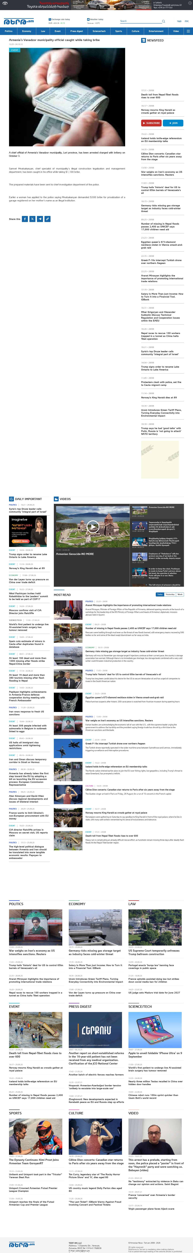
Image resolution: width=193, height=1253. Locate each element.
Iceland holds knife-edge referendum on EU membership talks (161, 139)
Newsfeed (155, 40)
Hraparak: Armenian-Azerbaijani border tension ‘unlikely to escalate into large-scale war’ (95, 1087)
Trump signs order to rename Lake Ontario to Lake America (160, 368)
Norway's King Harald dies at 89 (159, 397)
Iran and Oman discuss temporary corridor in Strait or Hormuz (27, 760)
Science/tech (15, 620)
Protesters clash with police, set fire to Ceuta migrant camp (161, 383)
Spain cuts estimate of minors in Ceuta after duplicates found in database (27, 644)
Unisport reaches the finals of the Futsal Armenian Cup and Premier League (31, 1203)
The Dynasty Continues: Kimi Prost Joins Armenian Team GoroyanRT (34, 1161)
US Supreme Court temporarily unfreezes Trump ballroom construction (154, 952)
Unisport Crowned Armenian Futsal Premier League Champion (33, 1189)
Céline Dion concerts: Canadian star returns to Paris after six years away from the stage (161, 156)
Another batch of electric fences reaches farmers (96, 1074)
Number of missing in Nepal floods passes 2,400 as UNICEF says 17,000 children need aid (160, 226)
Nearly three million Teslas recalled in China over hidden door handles (155, 1083)
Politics (13, 505)
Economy (13, 575)
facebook (25, 219)
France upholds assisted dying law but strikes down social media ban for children (153, 980)
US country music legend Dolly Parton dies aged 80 (95, 1189)
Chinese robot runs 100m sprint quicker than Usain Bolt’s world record (153, 1096)
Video (133, 1113)
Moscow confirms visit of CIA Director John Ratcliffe (25, 611)
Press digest (80, 1006)
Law (132, 904)
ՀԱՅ (179, 21)
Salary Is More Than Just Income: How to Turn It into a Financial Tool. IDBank (162, 296)
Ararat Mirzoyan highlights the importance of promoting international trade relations (162, 278)
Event (14, 50)
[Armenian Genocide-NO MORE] (93, 527)
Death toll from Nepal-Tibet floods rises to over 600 (160, 96)
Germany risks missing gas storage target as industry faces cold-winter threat (161, 208)
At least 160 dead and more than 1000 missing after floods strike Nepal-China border (27, 661)
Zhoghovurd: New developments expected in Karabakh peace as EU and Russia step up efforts (96, 1100)
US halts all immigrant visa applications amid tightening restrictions (24, 745)
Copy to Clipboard (47, 219)
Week (180, 594)
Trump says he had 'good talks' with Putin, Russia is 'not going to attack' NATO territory (161, 431)
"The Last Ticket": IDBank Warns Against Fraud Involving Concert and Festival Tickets (95, 1203)
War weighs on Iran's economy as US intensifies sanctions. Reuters (161, 173)
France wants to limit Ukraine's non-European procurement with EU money (29, 815)
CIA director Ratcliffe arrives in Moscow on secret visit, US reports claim (28, 832)
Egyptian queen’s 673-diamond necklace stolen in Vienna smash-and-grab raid (162, 245)
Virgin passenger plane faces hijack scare (151, 1208)
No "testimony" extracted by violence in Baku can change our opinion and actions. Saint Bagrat (155, 1182)
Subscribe (153, 123)
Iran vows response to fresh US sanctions (26, 713)
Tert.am (19, 21)
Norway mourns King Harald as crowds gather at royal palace (158, 111)
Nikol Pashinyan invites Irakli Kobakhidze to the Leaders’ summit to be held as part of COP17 (28, 596)
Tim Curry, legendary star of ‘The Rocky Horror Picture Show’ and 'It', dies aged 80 (94, 1176)
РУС (187, 21)
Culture (89, 786)
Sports (15, 1113)
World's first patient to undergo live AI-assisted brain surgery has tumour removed (29, 627)
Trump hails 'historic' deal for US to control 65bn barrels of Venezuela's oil (161, 190)
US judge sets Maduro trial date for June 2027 (154, 992)
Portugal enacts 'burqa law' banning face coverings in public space (151, 966)
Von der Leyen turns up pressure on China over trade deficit (29, 581)
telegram (40, 219)
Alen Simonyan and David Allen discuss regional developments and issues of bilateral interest (28, 799)
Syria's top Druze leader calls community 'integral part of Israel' (160, 353)
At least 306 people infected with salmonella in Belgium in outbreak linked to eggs (28, 728)
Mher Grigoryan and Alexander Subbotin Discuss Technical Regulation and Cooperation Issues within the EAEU (160, 316)
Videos (65, 499)
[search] (163, 21)
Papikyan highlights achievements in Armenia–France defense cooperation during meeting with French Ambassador (27, 696)
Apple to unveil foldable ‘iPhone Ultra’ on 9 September (155, 1055)
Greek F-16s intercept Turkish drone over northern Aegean (161, 261)
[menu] (188, 31)
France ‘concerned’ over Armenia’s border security (151, 1196)
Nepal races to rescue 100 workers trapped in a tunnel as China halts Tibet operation (160, 336)
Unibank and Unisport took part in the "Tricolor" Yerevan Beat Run (35, 1176)
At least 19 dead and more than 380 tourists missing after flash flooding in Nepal (27, 678)
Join (174, 123)
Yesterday (170, 594)
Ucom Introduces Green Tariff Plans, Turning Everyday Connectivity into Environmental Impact (161, 413)
